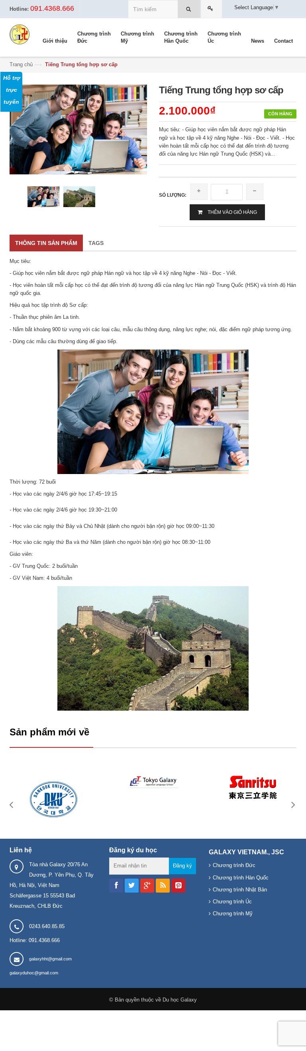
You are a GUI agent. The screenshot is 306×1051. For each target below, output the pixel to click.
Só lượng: (172, 195)
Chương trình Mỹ (233, 914)
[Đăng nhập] (211, 9)
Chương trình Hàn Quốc (241, 878)
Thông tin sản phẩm (46, 243)
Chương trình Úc (232, 902)
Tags (96, 243)
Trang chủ (21, 64)
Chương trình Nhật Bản (240, 890)
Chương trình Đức (234, 865)
